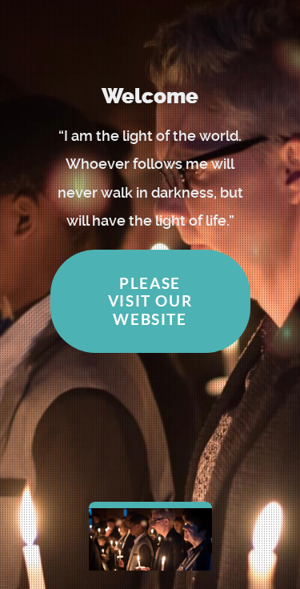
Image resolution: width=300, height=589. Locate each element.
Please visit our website (150, 300)
